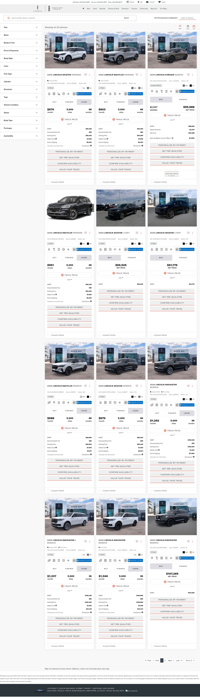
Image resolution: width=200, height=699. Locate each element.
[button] (91, 50)
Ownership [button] (144, 8)
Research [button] (125, 8)
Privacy (87, 688)
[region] (69, 134)
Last (178, 660)
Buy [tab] (55, 102)
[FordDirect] (40, 691)
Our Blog (163, 8)
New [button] (88, 8)
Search (126, 18)
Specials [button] (102, 8)
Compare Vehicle (57, 182)
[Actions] (90, 75)
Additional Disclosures (103, 688)
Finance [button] (134, 8)
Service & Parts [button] (113, 8)
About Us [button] (154, 8)
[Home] (83, 8)
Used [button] (95, 8)
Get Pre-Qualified (69, 157)
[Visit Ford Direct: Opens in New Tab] (132, 691)
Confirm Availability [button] (69, 163)
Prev (156, 660)
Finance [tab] (69, 102)
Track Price (71, 119)
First (148, 660)
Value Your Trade (69, 169)
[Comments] (74, 93)
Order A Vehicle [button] (187, 18)
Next (170, 660)
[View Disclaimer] (68, 93)
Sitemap (79, 688)
